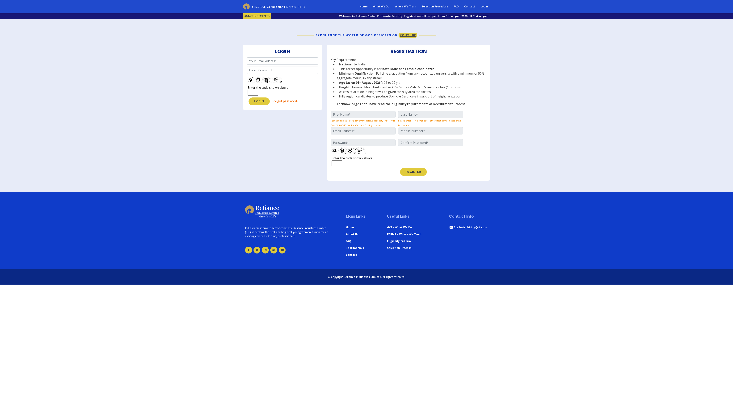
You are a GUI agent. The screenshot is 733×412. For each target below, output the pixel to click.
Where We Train (405, 6)
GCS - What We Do (399, 227)
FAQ (456, 6)
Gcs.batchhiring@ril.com (470, 227)
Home (363, 6)
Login (484, 6)
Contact (469, 6)
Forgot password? (285, 101)
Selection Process (399, 248)
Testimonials (355, 248)
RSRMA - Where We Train (404, 234)
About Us (352, 234)
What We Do (381, 6)
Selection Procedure (435, 6)
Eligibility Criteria (399, 241)
